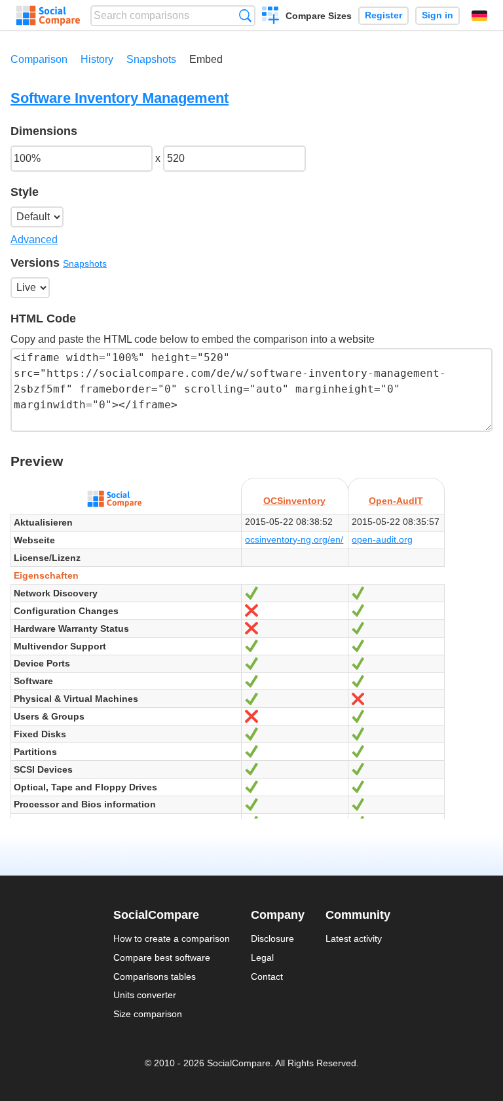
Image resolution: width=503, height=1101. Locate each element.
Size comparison (147, 1014)
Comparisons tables (154, 976)
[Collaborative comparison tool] (48, 15)
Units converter (144, 995)
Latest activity (354, 938)
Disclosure (272, 938)
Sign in (437, 15)
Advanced (34, 239)
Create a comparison (271, 17)
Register (383, 15)
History (97, 59)
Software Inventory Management (119, 98)
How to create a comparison (171, 938)
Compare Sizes (319, 15)
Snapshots (151, 59)
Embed (206, 59)
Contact (267, 976)
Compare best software (161, 957)
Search (245, 15)
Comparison (38, 59)
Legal (262, 957)
